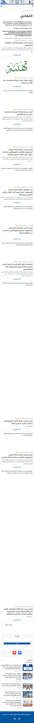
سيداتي (29, 418)
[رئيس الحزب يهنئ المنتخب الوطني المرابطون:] (16, 30)
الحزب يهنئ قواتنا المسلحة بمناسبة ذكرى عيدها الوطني (18, 113)
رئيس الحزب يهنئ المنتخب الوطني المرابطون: (19, 44)
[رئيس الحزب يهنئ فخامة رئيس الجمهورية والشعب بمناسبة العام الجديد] (16, 442)
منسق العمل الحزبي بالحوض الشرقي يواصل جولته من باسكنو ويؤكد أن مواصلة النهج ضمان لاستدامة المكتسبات (12, 703)
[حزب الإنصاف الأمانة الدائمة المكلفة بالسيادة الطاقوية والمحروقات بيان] (28, 686)
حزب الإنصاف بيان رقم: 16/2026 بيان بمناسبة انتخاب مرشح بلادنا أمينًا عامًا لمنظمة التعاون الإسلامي (11, 667)
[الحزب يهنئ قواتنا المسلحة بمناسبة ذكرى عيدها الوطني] (16, 99)
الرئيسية (29, 11)
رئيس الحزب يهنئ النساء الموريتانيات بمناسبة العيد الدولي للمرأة (18, 422)
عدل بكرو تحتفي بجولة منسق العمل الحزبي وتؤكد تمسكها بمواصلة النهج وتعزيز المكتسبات (12, 693)
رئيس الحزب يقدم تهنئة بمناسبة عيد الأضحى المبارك (18, 81)
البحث (17, 636)
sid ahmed (29, 40)
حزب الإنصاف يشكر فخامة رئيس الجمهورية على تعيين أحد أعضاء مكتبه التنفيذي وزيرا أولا (17, 192)
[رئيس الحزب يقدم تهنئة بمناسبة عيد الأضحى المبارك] (16, 67)
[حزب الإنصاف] (17, 2)
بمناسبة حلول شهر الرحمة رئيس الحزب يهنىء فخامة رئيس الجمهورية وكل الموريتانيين (17, 267)
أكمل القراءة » (16, 55)
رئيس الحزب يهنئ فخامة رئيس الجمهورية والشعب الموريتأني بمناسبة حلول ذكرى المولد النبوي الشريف (17, 152)
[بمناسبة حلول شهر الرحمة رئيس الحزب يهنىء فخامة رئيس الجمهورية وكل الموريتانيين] (16, 251)
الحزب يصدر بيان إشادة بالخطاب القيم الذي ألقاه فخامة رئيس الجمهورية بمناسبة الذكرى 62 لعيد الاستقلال (18, 612)
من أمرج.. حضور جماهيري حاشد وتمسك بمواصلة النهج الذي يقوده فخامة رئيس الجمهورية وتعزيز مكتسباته (12, 676)
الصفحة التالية (8, 625)
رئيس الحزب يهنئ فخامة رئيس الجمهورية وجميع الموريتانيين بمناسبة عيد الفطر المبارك (17, 231)
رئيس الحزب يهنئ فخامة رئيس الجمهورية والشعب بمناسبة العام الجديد (17, 456)
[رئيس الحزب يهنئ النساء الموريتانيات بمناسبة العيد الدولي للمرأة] (16, 349)
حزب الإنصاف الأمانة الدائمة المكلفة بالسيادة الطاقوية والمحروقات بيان (11, 685)
